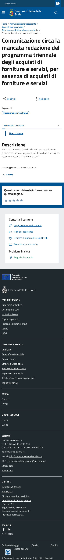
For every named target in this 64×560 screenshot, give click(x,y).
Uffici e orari (7, 466)
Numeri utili (7, 470)
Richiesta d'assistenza (13, 514)
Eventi (5, 424)
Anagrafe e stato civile (13, 354)
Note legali (7, 491)
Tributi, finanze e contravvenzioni (18, 378)
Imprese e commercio (12, 373)
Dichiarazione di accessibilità (15, 496)
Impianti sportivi (10, 382)
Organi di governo (10, 319)
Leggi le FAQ (8, 504)
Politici (5, 328)
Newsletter (7, 534)
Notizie (5, 399)
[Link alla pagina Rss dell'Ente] (9, 529)
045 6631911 (18, 451)
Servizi (35, 545)
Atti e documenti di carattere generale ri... (20, 30)
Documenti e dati (10, 309)
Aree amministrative (12, 305)
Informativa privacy (11, 487)
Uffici (4, 333)
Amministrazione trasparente (23, 23)
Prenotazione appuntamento (16, 511)
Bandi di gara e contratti (12, 26)
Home (4, 23)
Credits (54, 545)
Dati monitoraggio (10, 545)
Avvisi (5, 403)
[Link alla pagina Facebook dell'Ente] (3, 529)
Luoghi (5, 420)
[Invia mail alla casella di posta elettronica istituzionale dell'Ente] (25, 456)
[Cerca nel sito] (55, 12)
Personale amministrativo (14, 324)
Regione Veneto (10, 3)
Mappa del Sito (21, 549)
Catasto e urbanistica (12, 363)
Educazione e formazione (14, 368)
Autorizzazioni (8, 359)
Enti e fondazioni (10, 314)
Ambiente (6, 349)
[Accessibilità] (8, 552)
